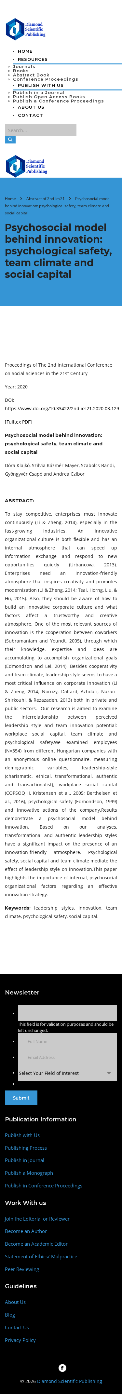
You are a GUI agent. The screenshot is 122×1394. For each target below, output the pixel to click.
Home (25, 51)
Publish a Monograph (29, 1173)
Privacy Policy (20, 1340)
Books (21, 70)
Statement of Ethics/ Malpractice (41, 1256)
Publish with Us (22, 1135)
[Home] (27, 166)
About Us (31, 107)
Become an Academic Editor (36, 1244)
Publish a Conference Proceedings (58, 100)
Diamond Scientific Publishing (69, 1381)
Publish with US (41, 85)
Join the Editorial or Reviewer (37, 1219)
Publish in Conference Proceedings (43, 1186)
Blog (10, 1315)
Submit (21, 1098)
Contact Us (17, 1327)
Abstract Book (31, 74)
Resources (33, 59)
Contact (30, 115)
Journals (24, 66)
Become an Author (26, 1231)
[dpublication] (26, 29)
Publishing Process (26, 1148)
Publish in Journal (24, 1160)
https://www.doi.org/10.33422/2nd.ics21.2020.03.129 (62, 408)
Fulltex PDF (18, 422)
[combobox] (67, 1073)
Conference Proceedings (45, 79)
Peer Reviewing (22, 1269)
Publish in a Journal (39, 92)
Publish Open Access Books (49, 96)
